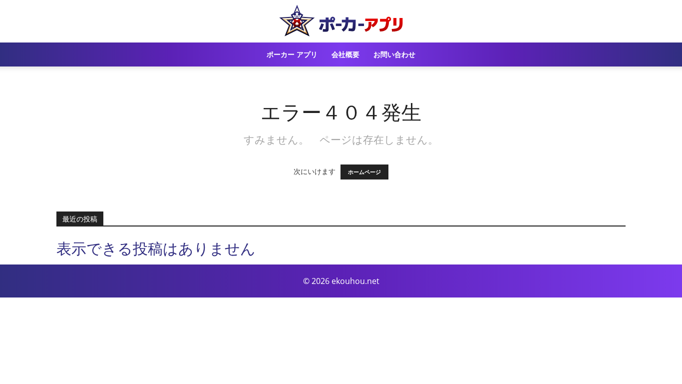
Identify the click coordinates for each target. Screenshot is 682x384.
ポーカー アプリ (292, 54)
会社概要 (345, 54)
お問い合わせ (394, 54)
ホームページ (364, 172)
